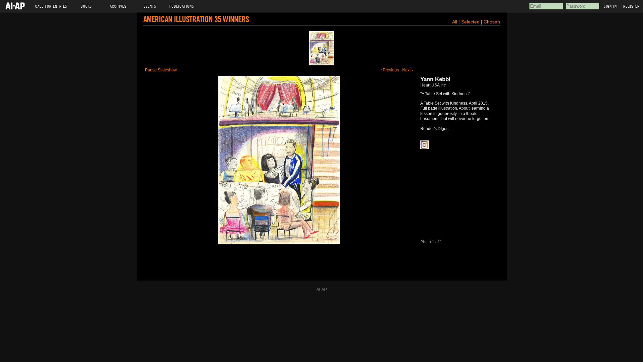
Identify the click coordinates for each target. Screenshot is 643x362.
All (454, 21)
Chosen (492, 21)
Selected (471, 21)
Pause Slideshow (161, 70)
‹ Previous (389, 70)
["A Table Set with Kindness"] (321, 48)
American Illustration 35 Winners (196, 19)
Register (631, 6)
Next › (407, 70)
